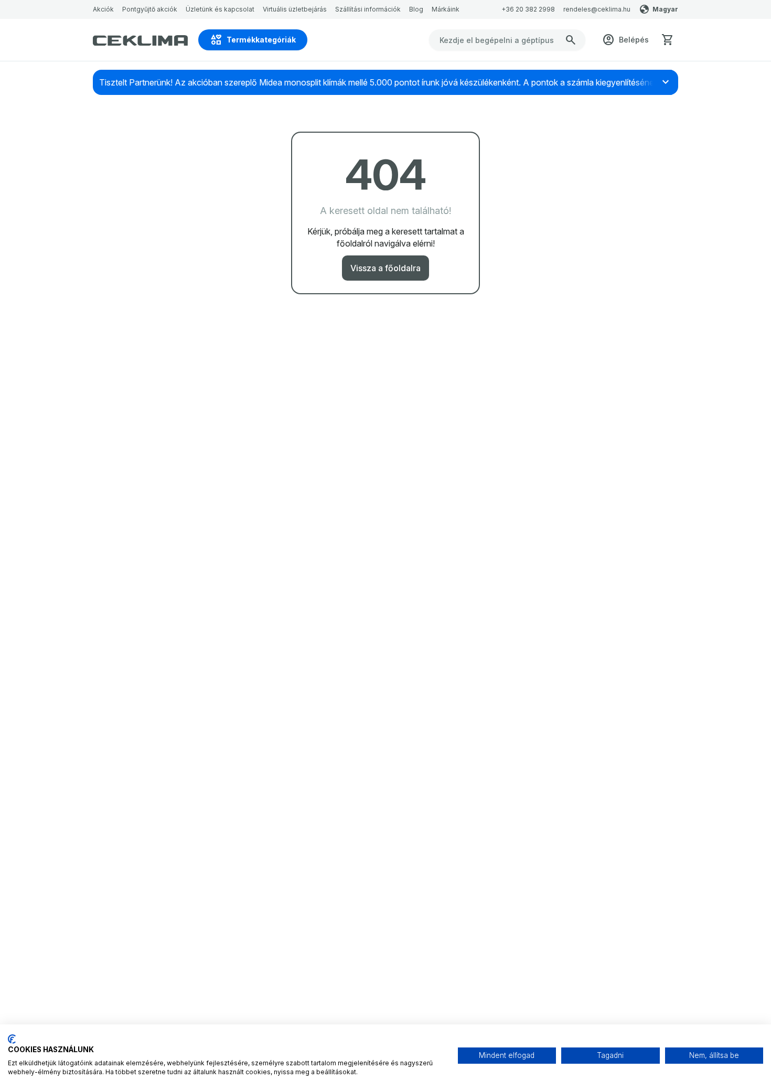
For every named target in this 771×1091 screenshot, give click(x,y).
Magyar (665, 9)
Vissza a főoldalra (385, 268)
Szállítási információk (368, 9)
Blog (416, 9)
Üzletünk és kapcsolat (220, 9)
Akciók (103, 9)
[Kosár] (667, 39)
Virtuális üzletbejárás (295, 9)
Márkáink (445, 9)
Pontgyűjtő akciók (149, 9)
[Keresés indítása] (570, 39)
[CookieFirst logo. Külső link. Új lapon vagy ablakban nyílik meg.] (12, 1039)
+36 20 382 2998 (528, 9)
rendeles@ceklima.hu (596, 9)
